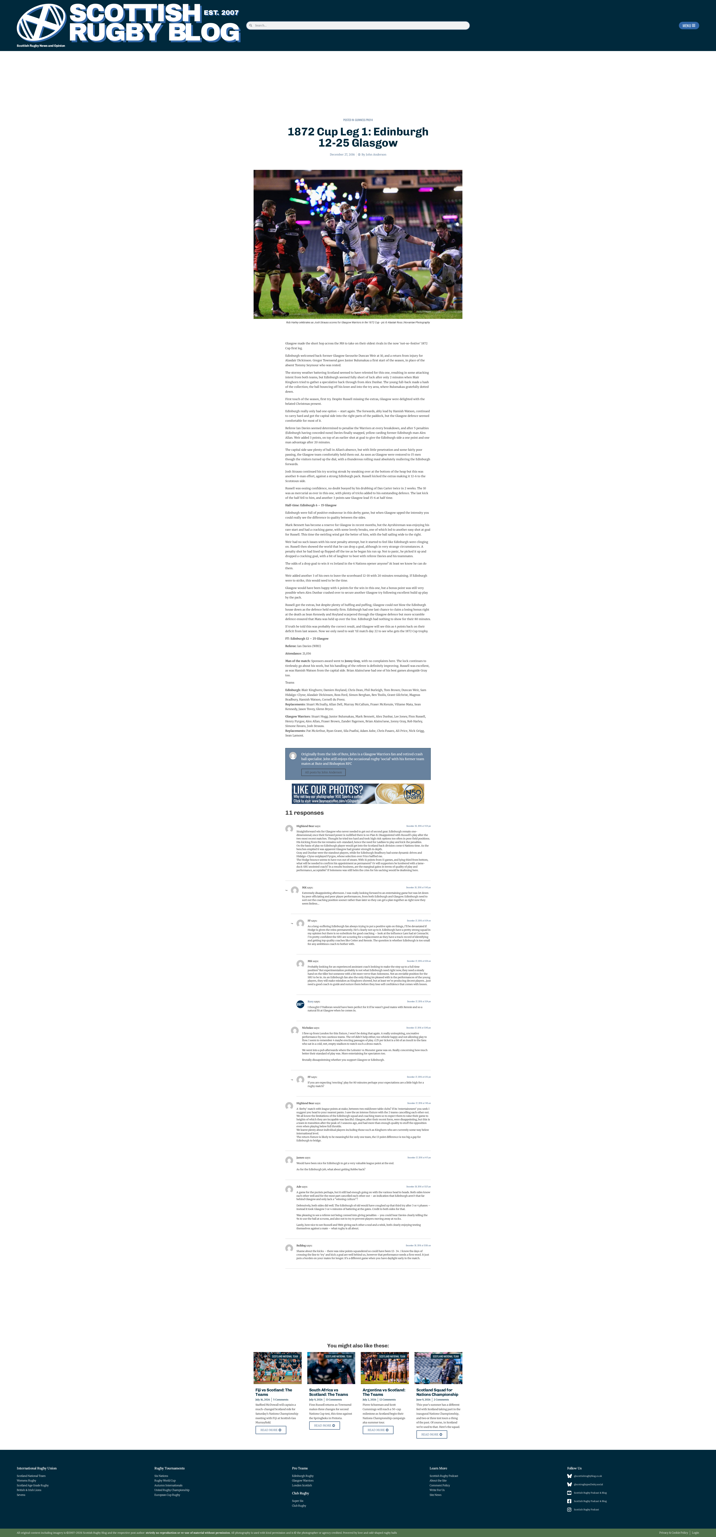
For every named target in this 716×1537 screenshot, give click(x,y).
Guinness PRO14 (364, 120)
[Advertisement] (358, 86)
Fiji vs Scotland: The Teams (273, 1392)
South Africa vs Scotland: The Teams (328, 1392)
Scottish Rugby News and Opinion (41, 45)
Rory (311, 1001)
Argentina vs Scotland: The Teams (384, 1392)
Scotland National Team (285, 1356)
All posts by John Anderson (323, 772)
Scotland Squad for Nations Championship (437, 1392)
